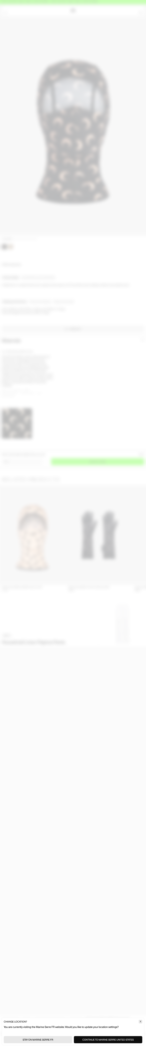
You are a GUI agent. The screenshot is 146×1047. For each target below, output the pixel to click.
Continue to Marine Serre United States (108, 1039)
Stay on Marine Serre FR (38, 1039)
